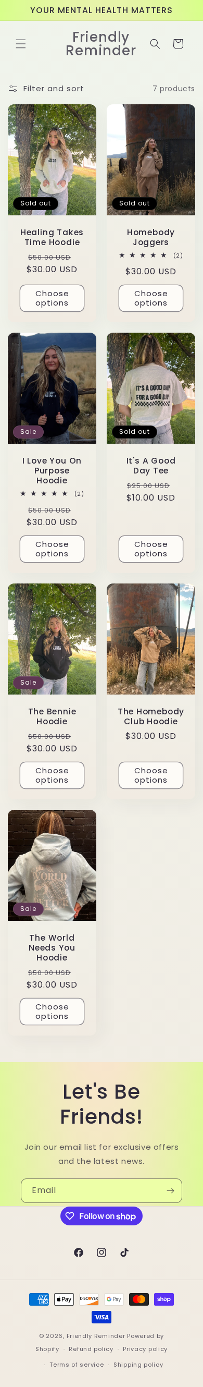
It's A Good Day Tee (151, 466)
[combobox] (30, 1215)
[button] (20, 43)
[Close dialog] (185, 1050)
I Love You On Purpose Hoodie (52, 471)
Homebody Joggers (151, 237)
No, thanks (101, 1277)
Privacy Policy (156, 1361)
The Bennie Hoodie (52, 716)
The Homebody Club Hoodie (151, 716)
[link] (102, 1073)
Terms (20, 1369)
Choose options (52, 298)
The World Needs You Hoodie (52, 948)
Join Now (101, 1247)
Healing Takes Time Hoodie (52, 237)
